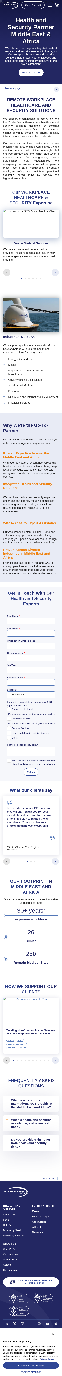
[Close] (53, 1334)
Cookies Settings (31, 1372)
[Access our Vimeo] (55, 1323)
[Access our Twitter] (14, 1323)
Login (6, 1220)
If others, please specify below (22, 745)
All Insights (37, 1227)
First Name (13, 616)
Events (35, 1211)
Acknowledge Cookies (30, 1365)
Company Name (16, 653)
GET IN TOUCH (31, 72)
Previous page (12, 88)
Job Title (12, 665)
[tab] (31, 238)
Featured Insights (41, 1216)
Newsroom (38, 1232)
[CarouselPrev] (6, 272)
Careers (7, 1264)
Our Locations (10, 1254)
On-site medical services (24, 709)
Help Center (9, 1225)
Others (15, 738)
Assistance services (21, 718)
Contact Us (33, 5)
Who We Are (9, 1249)
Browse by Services (13, 1235)
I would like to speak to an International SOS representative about (29, 704)
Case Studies (39, 1221)
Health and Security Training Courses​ (30, 733)
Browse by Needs (12, 1230)
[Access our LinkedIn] (6, 1323)
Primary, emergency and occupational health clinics (32, 714)
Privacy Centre (47, 1359)
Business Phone (16, 677)
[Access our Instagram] (22, 1323)
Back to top (49, 1178)
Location (12, 689)
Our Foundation (11, 1270)
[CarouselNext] (55, 272)
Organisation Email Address (21, 640)
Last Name (13, 628)
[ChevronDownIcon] (56, 89)
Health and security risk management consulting (32, 723)
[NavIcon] (50, 5)
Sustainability (10, 1259)
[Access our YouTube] (47, 1323)
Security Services (20, 728)
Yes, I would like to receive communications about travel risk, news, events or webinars (33, 762)
